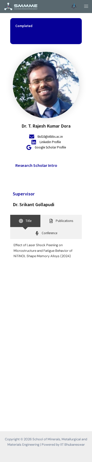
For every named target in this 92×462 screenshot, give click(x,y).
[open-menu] (84, 6)
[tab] (25, 221)
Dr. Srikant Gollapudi (33, 204)
